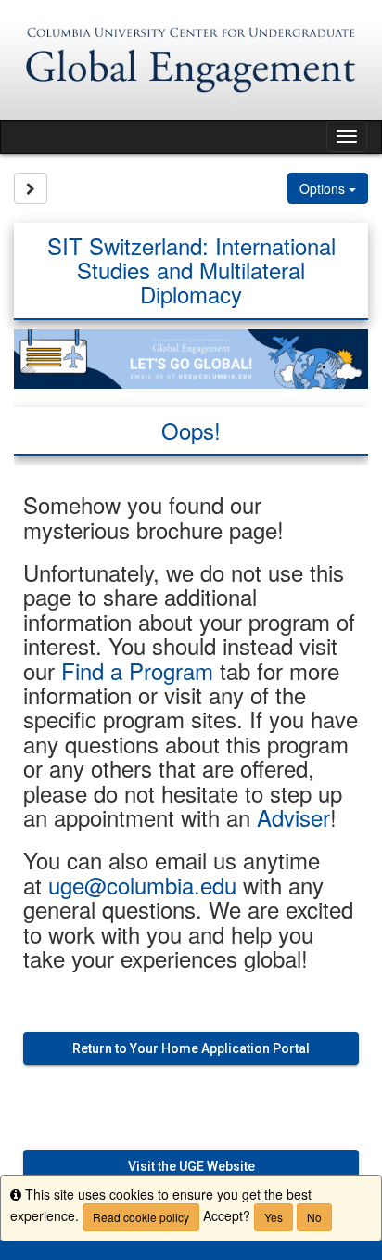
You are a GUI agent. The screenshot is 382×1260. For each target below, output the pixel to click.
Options (324, 188)
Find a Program (137, 670)
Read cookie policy (141, 1217)
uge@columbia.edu (142, 884)
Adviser (293, 817)
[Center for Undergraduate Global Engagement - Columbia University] (191, 60)
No (314, 1217)
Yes (273, 1217)
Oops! (191, 430)
